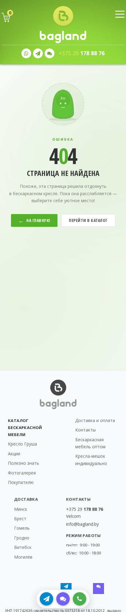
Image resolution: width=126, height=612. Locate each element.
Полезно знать (23, 463)
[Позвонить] (79, 599)
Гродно (21, 538)
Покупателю (21, 482)
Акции (14, 453)
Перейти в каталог (88, 220)
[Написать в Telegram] (46, 599)
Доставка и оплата (95, 420)
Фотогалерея (22, 473)
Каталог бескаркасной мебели (25, 427)
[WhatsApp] (26, 53)
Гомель (22, 528)
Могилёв (23, 557)
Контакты (85, 430)
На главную (34, 220)
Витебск (22, 547)
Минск (20, 509)
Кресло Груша (22, 444)
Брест (20, 518)
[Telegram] (38, 53)
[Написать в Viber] (63, 599)
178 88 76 (82, 53)
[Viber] (49, 53)
